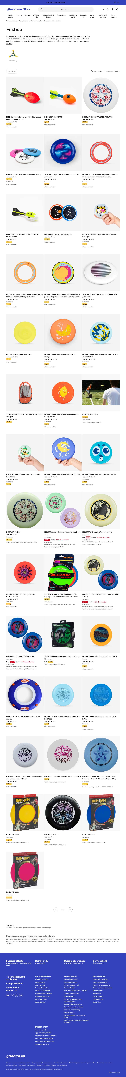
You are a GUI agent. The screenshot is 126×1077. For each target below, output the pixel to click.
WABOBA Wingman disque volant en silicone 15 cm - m (62, 658)
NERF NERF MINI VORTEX (53, 117)
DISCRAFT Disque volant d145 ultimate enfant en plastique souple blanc (24, 778)
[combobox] (113, 71)
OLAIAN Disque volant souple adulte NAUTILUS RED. (21, 595)
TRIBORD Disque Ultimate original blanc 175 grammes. (99, 295)
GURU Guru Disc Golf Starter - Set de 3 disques (24, 174)
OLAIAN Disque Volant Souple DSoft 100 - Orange (61, 355)
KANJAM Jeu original (90, 414)
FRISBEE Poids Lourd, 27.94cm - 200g (97, 532)
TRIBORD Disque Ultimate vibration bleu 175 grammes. (61, 175)
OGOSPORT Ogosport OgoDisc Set (58, 234)
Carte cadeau (113, 16)
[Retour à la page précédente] (55, 909)
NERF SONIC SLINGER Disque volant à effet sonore (23, 718)
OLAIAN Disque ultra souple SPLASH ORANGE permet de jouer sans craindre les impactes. (62, 295)
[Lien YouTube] (16, 995)
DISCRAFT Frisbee (13, 532)
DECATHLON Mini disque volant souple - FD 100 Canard (23, 475)
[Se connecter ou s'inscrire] (112, 9)
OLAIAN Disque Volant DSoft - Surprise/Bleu (99, 474)
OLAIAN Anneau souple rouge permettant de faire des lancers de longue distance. (100, 175)
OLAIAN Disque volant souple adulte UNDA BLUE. (99, 718)
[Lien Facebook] (7, 995)
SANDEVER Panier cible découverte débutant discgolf (24, 415)
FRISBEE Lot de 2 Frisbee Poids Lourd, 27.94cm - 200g (100, 595)
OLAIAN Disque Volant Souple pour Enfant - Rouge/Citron (61, 415)
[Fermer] (118, 2)
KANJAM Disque (12, 834)
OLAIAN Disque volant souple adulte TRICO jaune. (99, 658)
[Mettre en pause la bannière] (115, 2)
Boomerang (13, 61)
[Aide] (108, 9)
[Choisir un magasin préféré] (103, 9)
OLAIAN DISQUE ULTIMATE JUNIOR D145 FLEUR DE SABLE (62, 718)
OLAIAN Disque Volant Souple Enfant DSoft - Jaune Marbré (100, 355)
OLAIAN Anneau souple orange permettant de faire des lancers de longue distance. (24, 295)
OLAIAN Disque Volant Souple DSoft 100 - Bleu (62, 474)
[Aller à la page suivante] (70, 909)
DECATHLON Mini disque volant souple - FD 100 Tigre (99, 235)
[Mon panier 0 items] (117, 9)
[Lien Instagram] (20, 995)
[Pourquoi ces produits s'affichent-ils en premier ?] (92, 71)
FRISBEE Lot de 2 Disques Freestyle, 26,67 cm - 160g (62, 533)
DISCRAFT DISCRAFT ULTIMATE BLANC (97, 117)
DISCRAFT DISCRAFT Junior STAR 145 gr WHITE (62, 776)
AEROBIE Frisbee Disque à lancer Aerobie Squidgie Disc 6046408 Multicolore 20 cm (61, 595)
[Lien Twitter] (12, 995)
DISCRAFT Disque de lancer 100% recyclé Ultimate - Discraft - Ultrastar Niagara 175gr (99, 778)
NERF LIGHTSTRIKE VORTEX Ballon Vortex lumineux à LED (22, 235)
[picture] (25, 95)
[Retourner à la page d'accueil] (18, 9)
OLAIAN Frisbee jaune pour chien (19, 354)
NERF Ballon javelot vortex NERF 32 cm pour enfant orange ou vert (23, 118)
